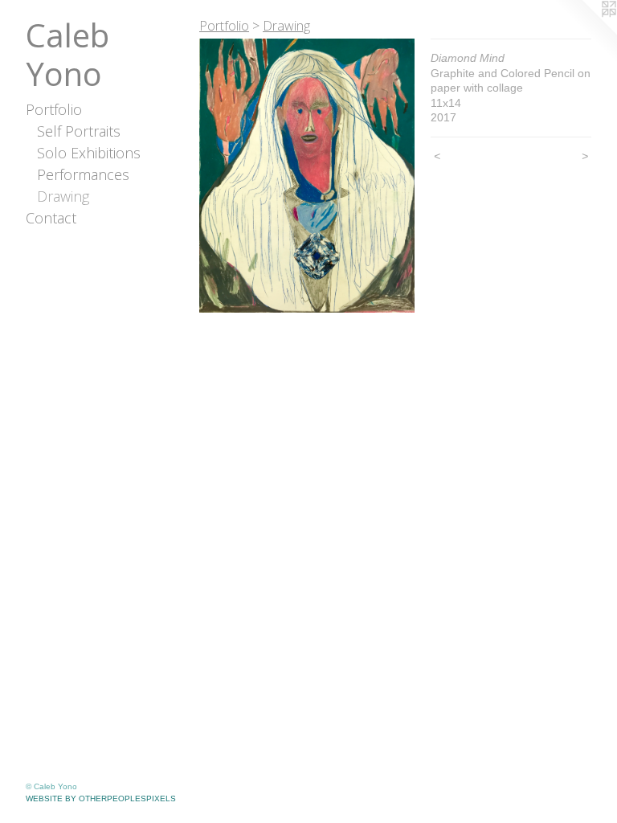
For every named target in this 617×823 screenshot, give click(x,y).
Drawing (63, 196)
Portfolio (54, 109)
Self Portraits (79, 131)
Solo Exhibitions (89, 152)
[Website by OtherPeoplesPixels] (585, 32)
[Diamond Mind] (307, 176)
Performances (83, 174)
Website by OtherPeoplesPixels (101, 798)
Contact (51, 217)
